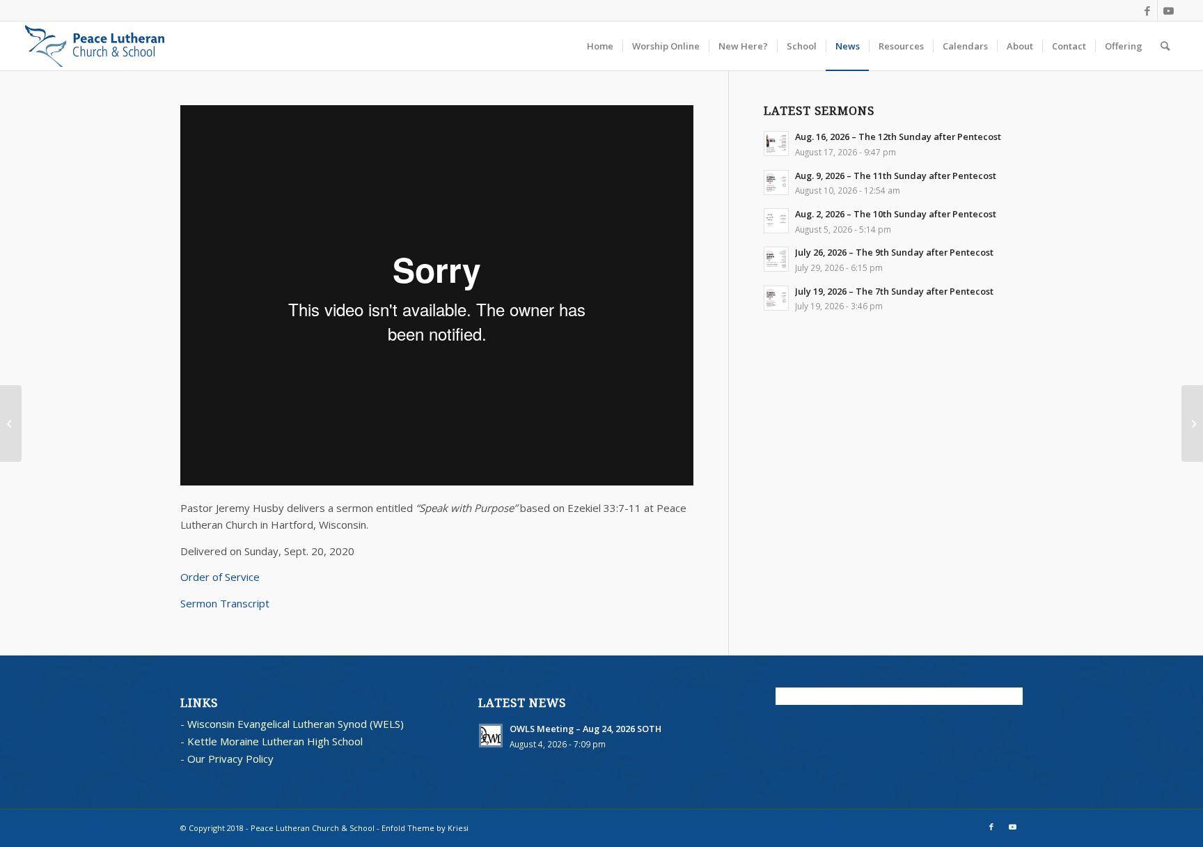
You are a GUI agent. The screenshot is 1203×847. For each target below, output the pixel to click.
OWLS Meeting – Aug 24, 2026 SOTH (585, 728)
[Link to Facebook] (1147, 10)
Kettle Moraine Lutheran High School (275, 741)
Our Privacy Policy (230, 759)
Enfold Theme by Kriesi (425, 828)
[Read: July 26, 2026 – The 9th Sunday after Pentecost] (776, 259)
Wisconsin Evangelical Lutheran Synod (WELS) (295, 724)
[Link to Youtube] (1168, 10)
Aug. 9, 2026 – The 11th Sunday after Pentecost (895, 175)
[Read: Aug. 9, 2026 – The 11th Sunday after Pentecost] (776, 182)
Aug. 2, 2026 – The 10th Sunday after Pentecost (895, 214)
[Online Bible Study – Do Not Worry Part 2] (1192, 423)
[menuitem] (600, 46)
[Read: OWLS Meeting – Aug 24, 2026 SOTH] (490, 735)
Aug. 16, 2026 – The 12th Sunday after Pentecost (898, 136)
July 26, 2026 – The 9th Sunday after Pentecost (894, 252)
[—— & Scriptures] (11, 423)
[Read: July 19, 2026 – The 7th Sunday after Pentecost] (776, 298)
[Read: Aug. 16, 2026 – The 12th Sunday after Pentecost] (776, 143)
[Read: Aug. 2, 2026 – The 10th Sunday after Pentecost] (776, 220)
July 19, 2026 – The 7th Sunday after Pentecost (894, 291)
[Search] (1165, 46)
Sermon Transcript (224, 603)
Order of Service (220, 577)
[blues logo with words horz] (95, 46)
